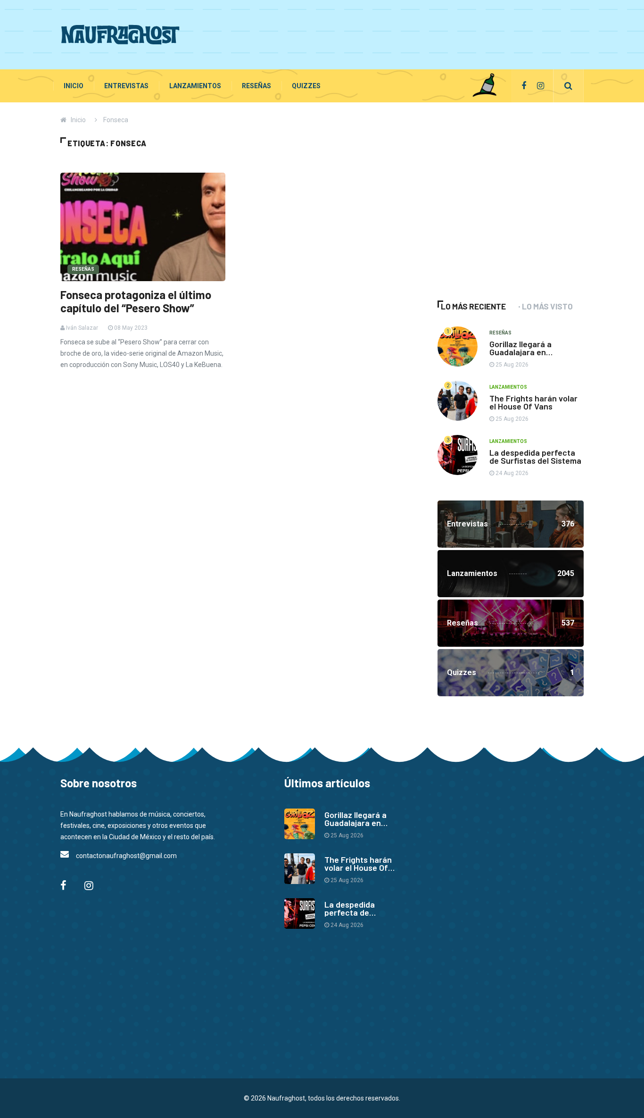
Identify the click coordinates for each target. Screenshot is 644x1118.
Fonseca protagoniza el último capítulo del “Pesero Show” (135, 301)
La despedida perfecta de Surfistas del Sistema (535, 456)
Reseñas (256, 86)
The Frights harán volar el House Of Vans (533, 402)
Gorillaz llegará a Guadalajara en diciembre (520, 352)
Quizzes (306, 86)
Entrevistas (126, 86)
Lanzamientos (195, 86)
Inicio (73, 86)
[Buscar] (568, 85)
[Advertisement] (412, 33)
